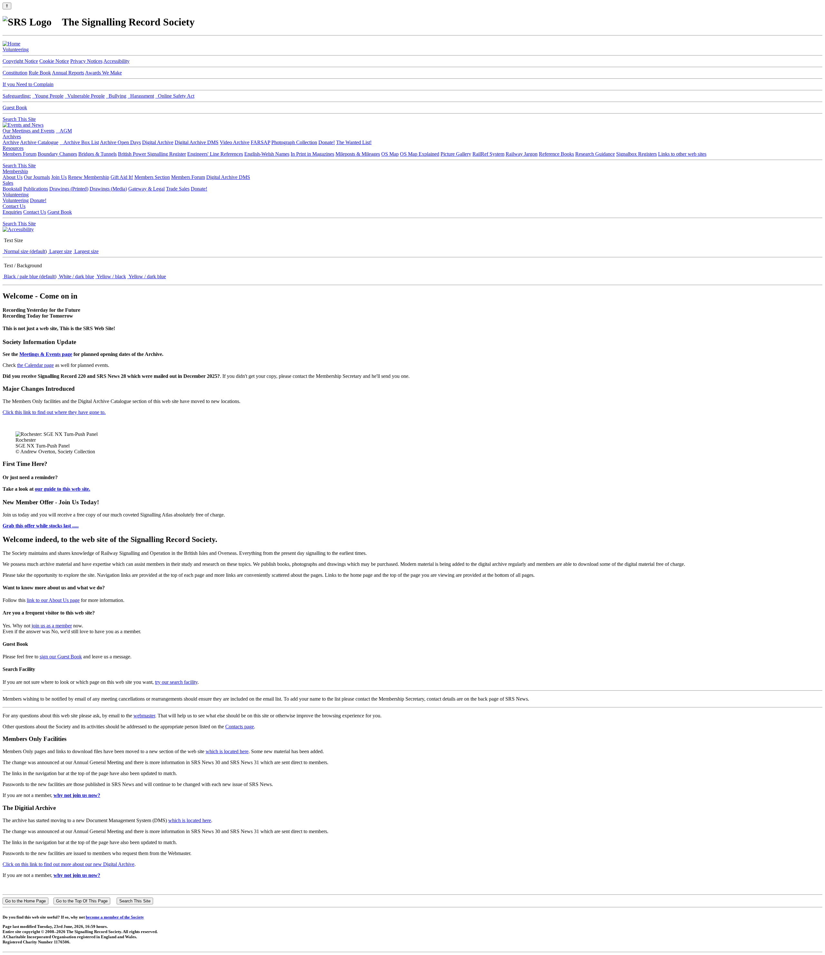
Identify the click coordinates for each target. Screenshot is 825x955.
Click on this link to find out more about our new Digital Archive (68, 864)
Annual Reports (68, 72)
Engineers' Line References (215, 154)
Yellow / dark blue (146, 276)
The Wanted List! (354, 142)
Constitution (15, 72)
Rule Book (40, 72)
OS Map (390, 154)
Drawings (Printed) (68, 189)
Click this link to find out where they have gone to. (54, 412)
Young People (47, 96)
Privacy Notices (86, 61)
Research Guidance (595, 154)
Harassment (141, 96)
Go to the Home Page (25, 901)
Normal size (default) (25, 251)
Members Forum (19, 154)
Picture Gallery (456, 154)
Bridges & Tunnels (97, 154)
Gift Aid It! (122, 177)
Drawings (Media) (108, 189)
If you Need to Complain (28, 84)
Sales (8, 183)
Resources (13, 148)
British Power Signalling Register (152, 154)
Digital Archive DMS (196, 142)
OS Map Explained (419, 154)
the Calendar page (35, 365)
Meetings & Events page (45, 354)
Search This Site (19, 119)
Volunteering (16, 49)
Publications (35, 189)
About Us (13, 177)
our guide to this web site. (62, 489)
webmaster (144, 715)
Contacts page (239, 726)
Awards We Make (103, 72)
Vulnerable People (85, 96)
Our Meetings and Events (28, 130)
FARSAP (260, 142)
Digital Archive (157, 142)
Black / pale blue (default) (29, 276)
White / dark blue (76, 276)
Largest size (86, 251)
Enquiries (12, 212)
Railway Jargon (522, 154)
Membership (15, 171)
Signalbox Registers (636, 154)
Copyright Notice (20, 61)
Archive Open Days (120, 142)
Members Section (152, 177)
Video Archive (234, 142)
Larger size (60, 251)
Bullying (116, 96)
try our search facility (176, 682)
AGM (64, 130)
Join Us (59, 177)
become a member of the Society (115, 917)
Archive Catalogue (39, 142)
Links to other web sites (682, 154)
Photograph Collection (294, 142)
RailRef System (488, 154)
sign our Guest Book (61, 656)
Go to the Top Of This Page (82, 901)
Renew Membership (88, 177)
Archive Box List (79, 142)
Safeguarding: (17, 96)
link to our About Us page (53, 600)
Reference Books (556, 154)
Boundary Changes (57, 154)
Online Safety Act (174, 96)
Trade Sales (177, 189)
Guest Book (15, 107)
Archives (12, 136)
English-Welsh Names (266, 154)
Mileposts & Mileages (357, 154)
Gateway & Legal (146, 189)
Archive (11, 142)
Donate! (326, 142)
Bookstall (12, 189)
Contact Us (14, 206)
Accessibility (116, 61)
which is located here (227, 751)
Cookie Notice (54, 61)
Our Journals (37, 177)
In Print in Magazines (312, 154)
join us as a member (52, 625)
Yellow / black (110, 276)
